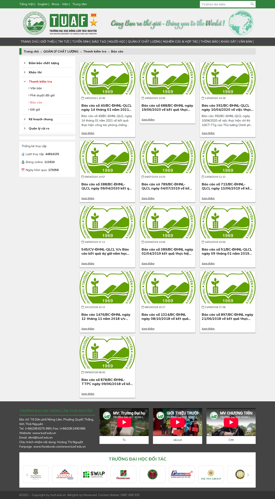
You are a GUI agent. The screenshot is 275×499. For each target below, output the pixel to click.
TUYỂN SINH (81, 41)
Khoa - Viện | (61, 4)
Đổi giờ (34, 109)
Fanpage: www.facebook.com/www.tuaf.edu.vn (52, 446)
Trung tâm (79, 4)
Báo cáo (117, 51)
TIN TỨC (64, 41)
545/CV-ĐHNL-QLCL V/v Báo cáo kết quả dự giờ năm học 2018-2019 (105, 253)
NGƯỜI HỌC (116, 41)
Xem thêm (87, 133)
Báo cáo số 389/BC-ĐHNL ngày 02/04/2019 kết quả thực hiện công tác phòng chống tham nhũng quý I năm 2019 (167, 255)
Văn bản (35, 88)
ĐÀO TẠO (99, 41)
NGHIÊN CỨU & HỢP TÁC (180, 41)
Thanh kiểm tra (94, 51)
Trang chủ (31, 51)
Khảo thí (35, 72)
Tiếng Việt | (27, 4)
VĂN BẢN (245, 41)
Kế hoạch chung (41, 119)
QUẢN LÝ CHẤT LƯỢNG (144, 41)
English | (43, 4)
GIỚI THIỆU (48, 41)
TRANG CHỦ (29, 41)
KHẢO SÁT (228, 41)
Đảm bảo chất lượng (44, 63)
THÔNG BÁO (209, 41)
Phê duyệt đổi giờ (42, 95)
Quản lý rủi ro (39, 128)
